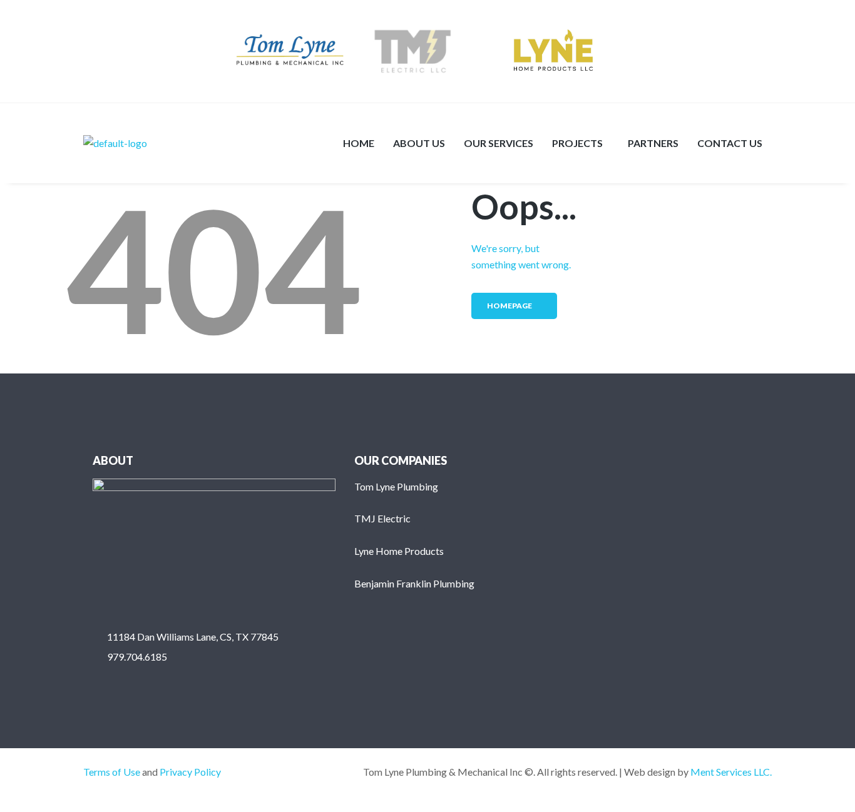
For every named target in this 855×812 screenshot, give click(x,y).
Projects (577, 143)
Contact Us (729, 143)
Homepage (509, 305)
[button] (580, 143)
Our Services (498, 143)
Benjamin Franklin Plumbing (414, 583)
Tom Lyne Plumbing (396, 486)
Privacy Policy (190, 772)
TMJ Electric (382, 518)
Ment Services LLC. (731, 772)
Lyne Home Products (399, 551)
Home (358, 143)
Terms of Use (111, 772)
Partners (653, 143)
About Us (419, 143)
